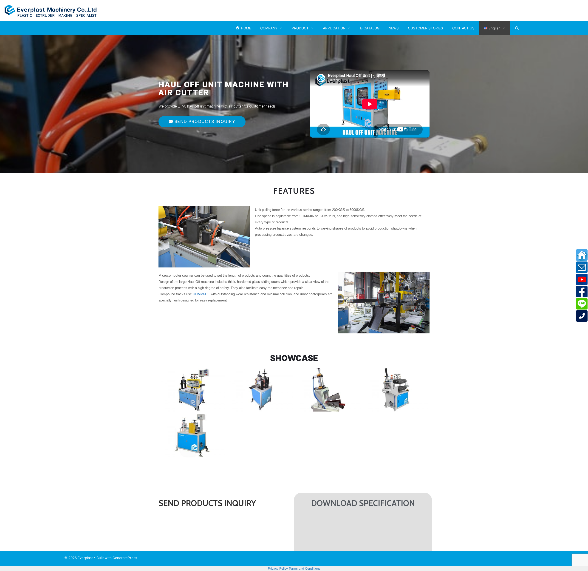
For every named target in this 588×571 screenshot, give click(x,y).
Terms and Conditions (304, 568)
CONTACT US (463, 28)
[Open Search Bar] (517, 28)
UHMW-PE (201, 294)
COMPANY (268, 28)
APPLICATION (334, 28)
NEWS (394, 28)
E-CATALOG (369, 28)
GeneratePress (125, 558)
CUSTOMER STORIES (425, 28)
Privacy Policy (278, 568)
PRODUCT (300, 28)
